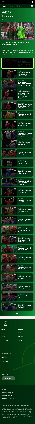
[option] (17, 63)
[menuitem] (11, 6)
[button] (20, 6)
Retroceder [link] (6, 20)
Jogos (3, 329)
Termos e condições (7, 393)
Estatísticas (4, 340)
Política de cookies (6, 395)
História (20, 336)
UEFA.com (4, 357)
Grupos (3, 333)
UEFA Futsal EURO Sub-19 (4, 6)
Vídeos (3, 336)
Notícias (20, 333)
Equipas (20, 329)
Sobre (20, 340)
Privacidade (4, 389)
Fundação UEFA (5, 361)
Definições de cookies (7, 398)
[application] (17, 31)
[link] (11, 6)
